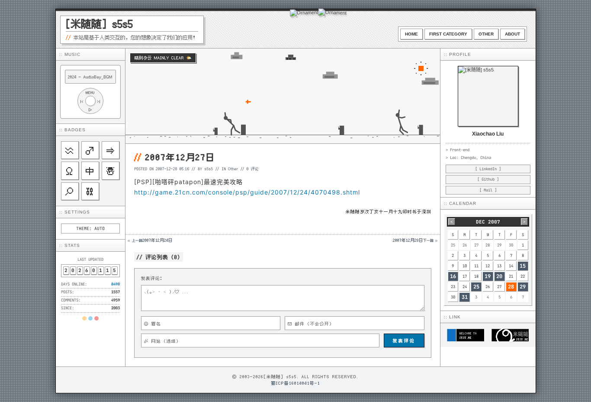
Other (486, 34)
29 (523, 286)
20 (499, 276)
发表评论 (404, 340)
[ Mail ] (488, 190)
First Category (448, 34)
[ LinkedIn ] (488, 169)
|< (82, 101)
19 (488, 276)
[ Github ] (488, 179)
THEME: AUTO (90, 228)
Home (411, 34)
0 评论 (253, 168)
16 (453, 276)
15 (523, 266)
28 (511, 286)
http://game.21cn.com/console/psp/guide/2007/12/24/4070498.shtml (247, 192)
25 (476, 286)
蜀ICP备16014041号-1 (295, 382)
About (512, 34)
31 (465, 297)
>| (99, 101)
